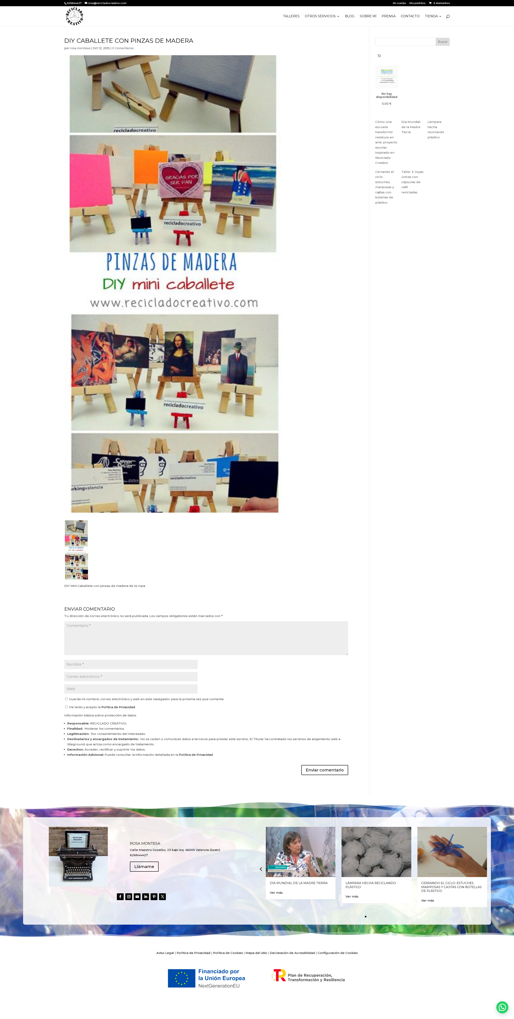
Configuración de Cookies (338, 953)
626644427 (74, 3)
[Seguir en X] (162, 896)
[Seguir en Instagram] (128, 896)
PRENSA (389, 16)
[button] (261, 869)
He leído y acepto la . (102, 707)
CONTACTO (410, 16)
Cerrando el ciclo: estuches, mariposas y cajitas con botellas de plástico (384, 187)
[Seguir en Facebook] (120, 896)
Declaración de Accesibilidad (292, 953)
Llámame (144, 866)
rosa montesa (80, 48)
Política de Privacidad (118, 707)
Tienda (431, 16)
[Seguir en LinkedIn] (145, 896)
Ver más (276, 893)
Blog (350, 16)
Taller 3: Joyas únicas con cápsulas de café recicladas (412, 182)
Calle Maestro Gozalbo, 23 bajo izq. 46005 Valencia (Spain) (175, 850)
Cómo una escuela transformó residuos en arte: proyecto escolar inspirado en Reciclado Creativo (386, 142)
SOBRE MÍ (368, 16)
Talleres (291, 16)
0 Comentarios (123, 48)
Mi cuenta (399, 3)
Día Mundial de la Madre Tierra (410, 127)
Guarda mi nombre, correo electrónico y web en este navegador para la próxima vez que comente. (146, 699)
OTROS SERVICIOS (320, 16)
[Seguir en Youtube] (137, 896)
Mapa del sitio (256, 953)
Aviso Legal (165, 953)
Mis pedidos (417, 3)
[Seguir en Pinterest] (154, 896)
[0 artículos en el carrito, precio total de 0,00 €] (379, 55)
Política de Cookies (228, 953)
